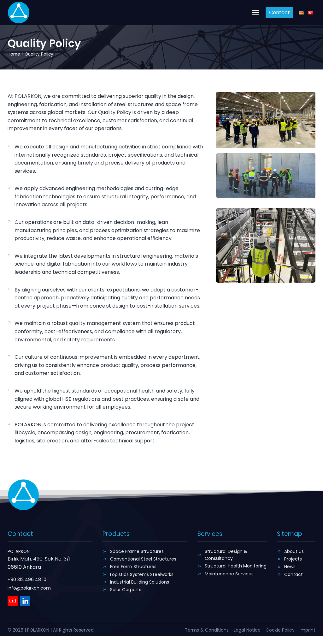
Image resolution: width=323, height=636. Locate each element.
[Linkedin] (25, 601)
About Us (294, 551)
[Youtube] (13, 601)
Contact (279, 12)
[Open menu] (255, 12)
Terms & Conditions (207, 630)
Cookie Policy (280, 630)
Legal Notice (247, 630)
